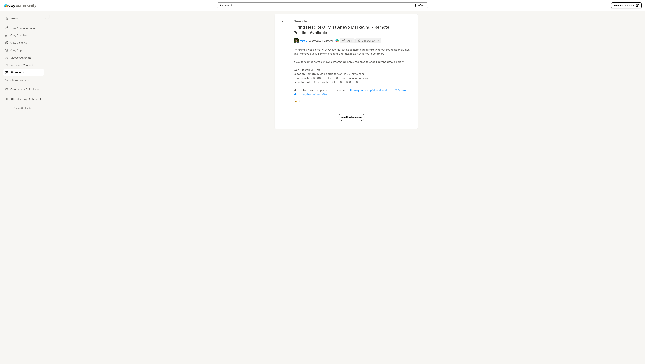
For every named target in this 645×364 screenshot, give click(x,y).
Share (349, 40)
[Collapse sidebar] (47, 16)
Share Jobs (300, 21)
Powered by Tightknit (23, 108)
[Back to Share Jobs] (283, 21)
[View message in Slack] (337, 40)
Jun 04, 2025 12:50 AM (321, 40)
